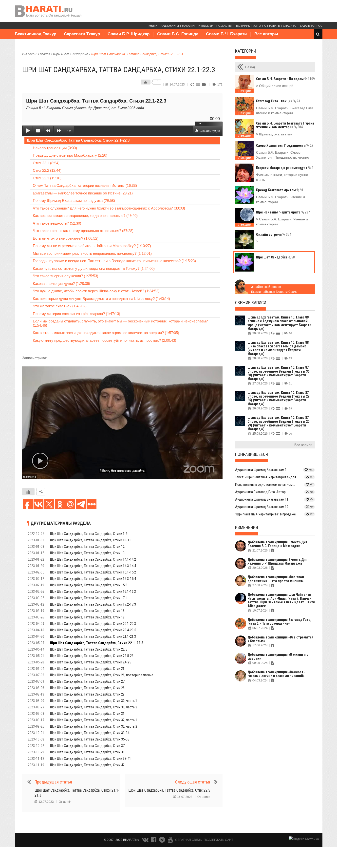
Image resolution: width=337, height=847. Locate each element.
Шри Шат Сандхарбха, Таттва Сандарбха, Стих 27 (87, 681)
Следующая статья (192, 781)
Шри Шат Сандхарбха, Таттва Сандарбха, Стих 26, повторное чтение (101, 675)
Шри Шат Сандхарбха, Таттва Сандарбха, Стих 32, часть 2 (93, 726)
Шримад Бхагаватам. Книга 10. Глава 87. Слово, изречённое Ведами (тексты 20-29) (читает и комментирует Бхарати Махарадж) (279, 423)
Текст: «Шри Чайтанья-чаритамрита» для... (266, 477)
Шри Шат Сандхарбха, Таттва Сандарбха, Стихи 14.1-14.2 (93, 559)
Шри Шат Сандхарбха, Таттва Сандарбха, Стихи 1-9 (89, 533)
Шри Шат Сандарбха (70, 54)
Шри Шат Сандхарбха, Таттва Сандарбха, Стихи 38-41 (90, 758)
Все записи (303, 445)
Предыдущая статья (53, 781)
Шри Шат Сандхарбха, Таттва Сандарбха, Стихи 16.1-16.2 (93, 591)
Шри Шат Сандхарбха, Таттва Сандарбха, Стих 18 (87, 611)
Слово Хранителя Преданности (284, 146)
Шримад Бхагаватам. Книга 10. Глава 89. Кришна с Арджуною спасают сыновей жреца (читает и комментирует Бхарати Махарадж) (279, 323)
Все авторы (266, 34)
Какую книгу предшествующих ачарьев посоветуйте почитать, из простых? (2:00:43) (104, 340)
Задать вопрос (311, 25)
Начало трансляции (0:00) (55, 148)
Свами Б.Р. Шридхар (129, 34)
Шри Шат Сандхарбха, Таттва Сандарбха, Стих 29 (87, 694)
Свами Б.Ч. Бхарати (226, 34)
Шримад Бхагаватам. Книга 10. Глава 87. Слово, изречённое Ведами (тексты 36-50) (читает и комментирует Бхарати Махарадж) (279, 373)
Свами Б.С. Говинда (177, 34)
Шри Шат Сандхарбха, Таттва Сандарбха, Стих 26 (87, 668)
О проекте (272, 25)
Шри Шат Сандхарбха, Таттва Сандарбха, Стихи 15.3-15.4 (93, 578)
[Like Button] (145, 82)
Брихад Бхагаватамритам (279, 190)
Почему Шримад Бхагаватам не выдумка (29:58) (74, 200)
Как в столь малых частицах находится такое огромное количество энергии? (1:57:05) (106, 333)
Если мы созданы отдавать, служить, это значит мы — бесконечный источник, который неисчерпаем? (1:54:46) (120, 323)
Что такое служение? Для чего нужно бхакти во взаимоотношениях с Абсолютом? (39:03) (109, 208)
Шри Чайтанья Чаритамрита (283, 212)
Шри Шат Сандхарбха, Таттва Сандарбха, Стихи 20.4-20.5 (93, 630)
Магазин (188, 25)
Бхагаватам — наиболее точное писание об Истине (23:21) (83, 193)
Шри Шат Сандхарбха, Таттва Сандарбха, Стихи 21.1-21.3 (93, 636)
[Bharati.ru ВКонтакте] (146, 841)
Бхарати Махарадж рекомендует (284, 168)
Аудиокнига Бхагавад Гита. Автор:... (262, 492)
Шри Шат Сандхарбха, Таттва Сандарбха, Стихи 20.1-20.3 (93, 623)
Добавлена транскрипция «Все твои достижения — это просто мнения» (275, 579)
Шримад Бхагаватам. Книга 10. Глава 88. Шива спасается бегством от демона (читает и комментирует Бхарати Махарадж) (278, 348)
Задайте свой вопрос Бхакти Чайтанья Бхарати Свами (274, 289)
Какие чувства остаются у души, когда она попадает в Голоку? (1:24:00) (94, 268)
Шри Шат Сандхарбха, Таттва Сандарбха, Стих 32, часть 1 (93, 720)
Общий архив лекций (275, 86)
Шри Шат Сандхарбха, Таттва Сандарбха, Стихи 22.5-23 (91, 656)
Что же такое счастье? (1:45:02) (60, 306)
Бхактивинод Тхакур (35, 34)
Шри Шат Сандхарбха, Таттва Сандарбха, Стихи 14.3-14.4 (93, 566)
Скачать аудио (210, 131)
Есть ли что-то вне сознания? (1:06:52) (65, 238)
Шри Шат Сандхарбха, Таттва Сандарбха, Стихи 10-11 (90, 540)
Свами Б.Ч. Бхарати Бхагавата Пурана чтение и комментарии (285, 125)
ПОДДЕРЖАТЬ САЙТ (218, 840)
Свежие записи (250, 302)
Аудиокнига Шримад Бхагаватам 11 (261, 499)
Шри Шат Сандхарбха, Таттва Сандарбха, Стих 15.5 (88, 585)
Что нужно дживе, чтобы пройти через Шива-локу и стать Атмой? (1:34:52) (96, 291)
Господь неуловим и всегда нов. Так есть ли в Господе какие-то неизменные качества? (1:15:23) (114, 261)
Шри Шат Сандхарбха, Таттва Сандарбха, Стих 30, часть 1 (93, 701)
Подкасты (224, 25)
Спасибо (290, 25)
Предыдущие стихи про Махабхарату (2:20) (70, 155)
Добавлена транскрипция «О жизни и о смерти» (277, 656)
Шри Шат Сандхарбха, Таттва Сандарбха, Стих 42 (87, 765)
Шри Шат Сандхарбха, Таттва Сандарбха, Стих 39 (87, 752)
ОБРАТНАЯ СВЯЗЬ (188, 840)
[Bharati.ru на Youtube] (170, 841)
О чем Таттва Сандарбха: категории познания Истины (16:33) (85, 185)
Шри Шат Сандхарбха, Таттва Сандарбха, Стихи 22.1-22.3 (78, 140)
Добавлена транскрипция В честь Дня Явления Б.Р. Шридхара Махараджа (277, 561)
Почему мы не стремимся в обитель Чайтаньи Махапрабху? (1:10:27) (92, 246)
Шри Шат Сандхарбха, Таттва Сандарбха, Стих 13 (87, 553)
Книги (153, 25)
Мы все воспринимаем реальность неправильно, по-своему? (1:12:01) (92, 253)
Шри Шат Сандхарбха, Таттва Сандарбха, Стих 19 (87, 617)
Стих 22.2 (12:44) (47, 170)
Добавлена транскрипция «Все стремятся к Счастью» (280, 639)
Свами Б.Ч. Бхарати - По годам (285, 79)
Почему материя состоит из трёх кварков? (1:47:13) (76, 314)
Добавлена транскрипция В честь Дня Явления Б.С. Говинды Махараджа (277, 544)
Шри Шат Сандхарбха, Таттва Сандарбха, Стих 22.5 (88, 649)
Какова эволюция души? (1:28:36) (61, 283)
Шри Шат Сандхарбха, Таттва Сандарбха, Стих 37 (87, 745)
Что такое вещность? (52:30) (57, 223)
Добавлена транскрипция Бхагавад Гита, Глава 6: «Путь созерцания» (279, 621)
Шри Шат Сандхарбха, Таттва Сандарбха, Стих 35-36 (89, 739)
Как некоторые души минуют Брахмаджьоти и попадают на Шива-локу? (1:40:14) (101, 298)
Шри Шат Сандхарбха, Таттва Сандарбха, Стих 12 (87, 546)
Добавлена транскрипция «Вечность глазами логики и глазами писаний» (276, 674)
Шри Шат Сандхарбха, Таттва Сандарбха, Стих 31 (87, 713)
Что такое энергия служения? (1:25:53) (65, 276)
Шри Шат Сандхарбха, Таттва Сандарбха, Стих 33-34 (89, 733)
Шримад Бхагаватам (275, 134)
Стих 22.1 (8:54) (46, 163)
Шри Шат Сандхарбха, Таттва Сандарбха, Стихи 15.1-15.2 (93, 572)
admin (67, 802)
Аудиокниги (170, 25)
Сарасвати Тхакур (82, 34)
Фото (257, 25)
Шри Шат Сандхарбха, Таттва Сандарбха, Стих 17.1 (88, 598)
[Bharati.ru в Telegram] (162, 841)
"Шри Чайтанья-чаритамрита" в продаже (265, 514)
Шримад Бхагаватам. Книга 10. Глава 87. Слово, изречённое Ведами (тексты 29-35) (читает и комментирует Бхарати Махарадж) (279, 398)
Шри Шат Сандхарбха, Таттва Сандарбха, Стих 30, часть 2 (93, 707)
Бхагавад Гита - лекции (278, 101)
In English (205, 25)
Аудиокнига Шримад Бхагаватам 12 (261, 507)
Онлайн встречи (273, 234)
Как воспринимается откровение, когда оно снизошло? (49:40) (85, 215)
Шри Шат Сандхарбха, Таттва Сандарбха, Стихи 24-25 (90, 662)
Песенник (242, 25)
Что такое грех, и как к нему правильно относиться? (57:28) (83, 231)
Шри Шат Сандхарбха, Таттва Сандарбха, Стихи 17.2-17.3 (93, 604)
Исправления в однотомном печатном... (265, 484)
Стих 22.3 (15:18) (47, 178)
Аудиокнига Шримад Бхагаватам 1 (261, 469)
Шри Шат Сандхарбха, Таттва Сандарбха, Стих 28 (87, 688)
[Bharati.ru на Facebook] (154, 841)
